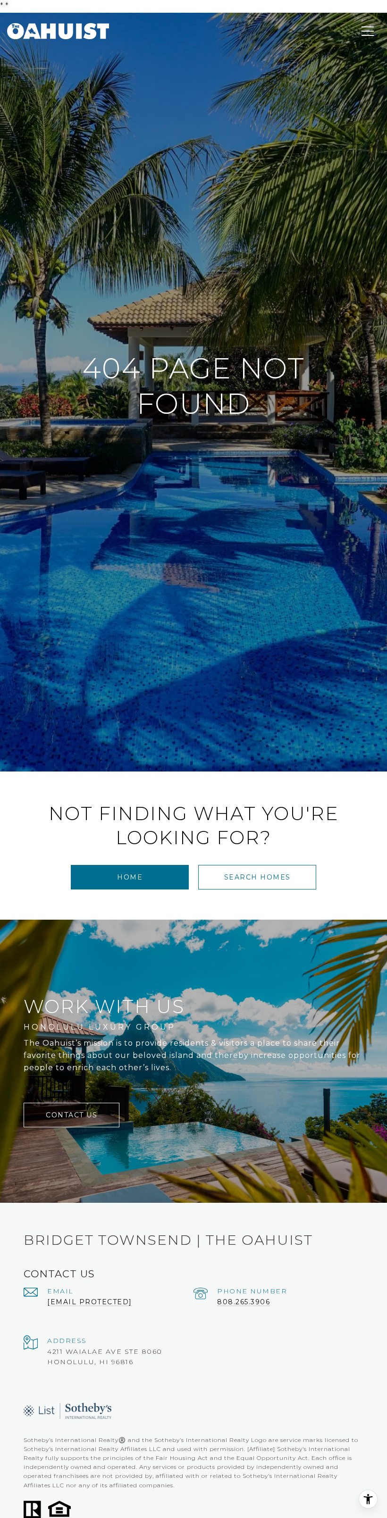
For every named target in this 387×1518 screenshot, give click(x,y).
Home (130, 877)
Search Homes (257, 877)
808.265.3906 (243, 1302)
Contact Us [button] (71, 1115)
